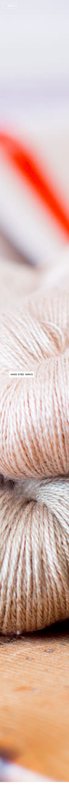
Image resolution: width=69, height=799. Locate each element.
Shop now (23, 408)
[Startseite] (23, 791)
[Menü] (56, 790)
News (11, 5)
